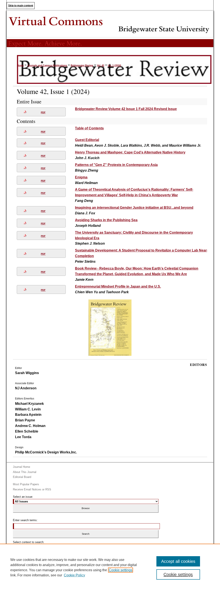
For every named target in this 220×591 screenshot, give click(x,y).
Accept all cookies (178, 561)
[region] (110, 567)
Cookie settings (120, 570)
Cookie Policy (74, 575)
